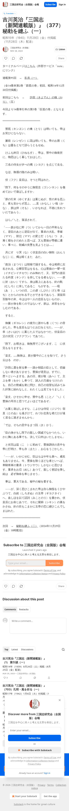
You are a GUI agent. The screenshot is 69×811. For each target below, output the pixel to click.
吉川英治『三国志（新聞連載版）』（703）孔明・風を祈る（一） (24, 687)
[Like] (6, 58)
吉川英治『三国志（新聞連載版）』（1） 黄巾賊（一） (24, 660)
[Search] (63, 649)
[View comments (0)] (13, 58)
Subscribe (50, 4)
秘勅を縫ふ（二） (27, 526)
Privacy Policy (34, 763)
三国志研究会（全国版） (20, 48)
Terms (50, 784)
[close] (59, 700)
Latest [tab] (14, 649)
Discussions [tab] (27, 649)
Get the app (50, 796)
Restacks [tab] (23, 609)
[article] (34, 668)
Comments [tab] (10, 609)
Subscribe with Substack (37, 750)
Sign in (62, 4)
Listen (62, 49)
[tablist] (16, 609)
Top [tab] (6, 649)
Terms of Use (50, 757)
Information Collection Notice (40, 760)
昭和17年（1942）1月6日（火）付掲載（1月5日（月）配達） (26, 695)
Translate (9, 13)
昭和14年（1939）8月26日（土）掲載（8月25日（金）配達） (27, 668)
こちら (31, 66)
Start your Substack (26, 796)
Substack (18, 804)
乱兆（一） (31, 78)
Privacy (41, 784)
